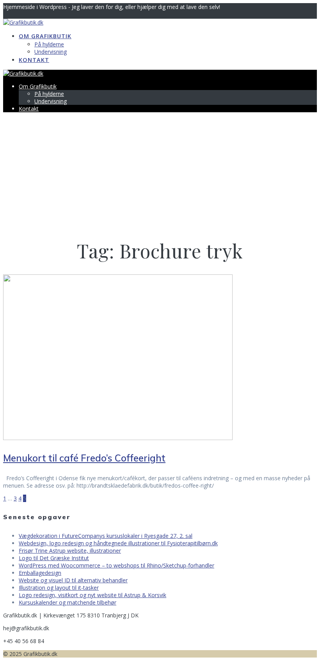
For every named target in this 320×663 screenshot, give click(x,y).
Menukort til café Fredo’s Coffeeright (84, 458)
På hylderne (49, 44)
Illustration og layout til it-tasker (59, 587)
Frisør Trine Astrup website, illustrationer (70, 550)
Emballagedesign (40, 572)
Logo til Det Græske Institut (54, 558)
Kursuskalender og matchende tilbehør (67, 602)
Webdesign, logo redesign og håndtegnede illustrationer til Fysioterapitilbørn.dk (118, 543)
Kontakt (34, 60)
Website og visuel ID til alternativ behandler (73, 580)
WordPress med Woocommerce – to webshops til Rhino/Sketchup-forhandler (116, 565)
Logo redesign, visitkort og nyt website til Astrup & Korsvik (92, 595)
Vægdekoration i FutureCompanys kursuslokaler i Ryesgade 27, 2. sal (105, 535)
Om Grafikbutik (45, 36)
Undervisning (50, 51)
